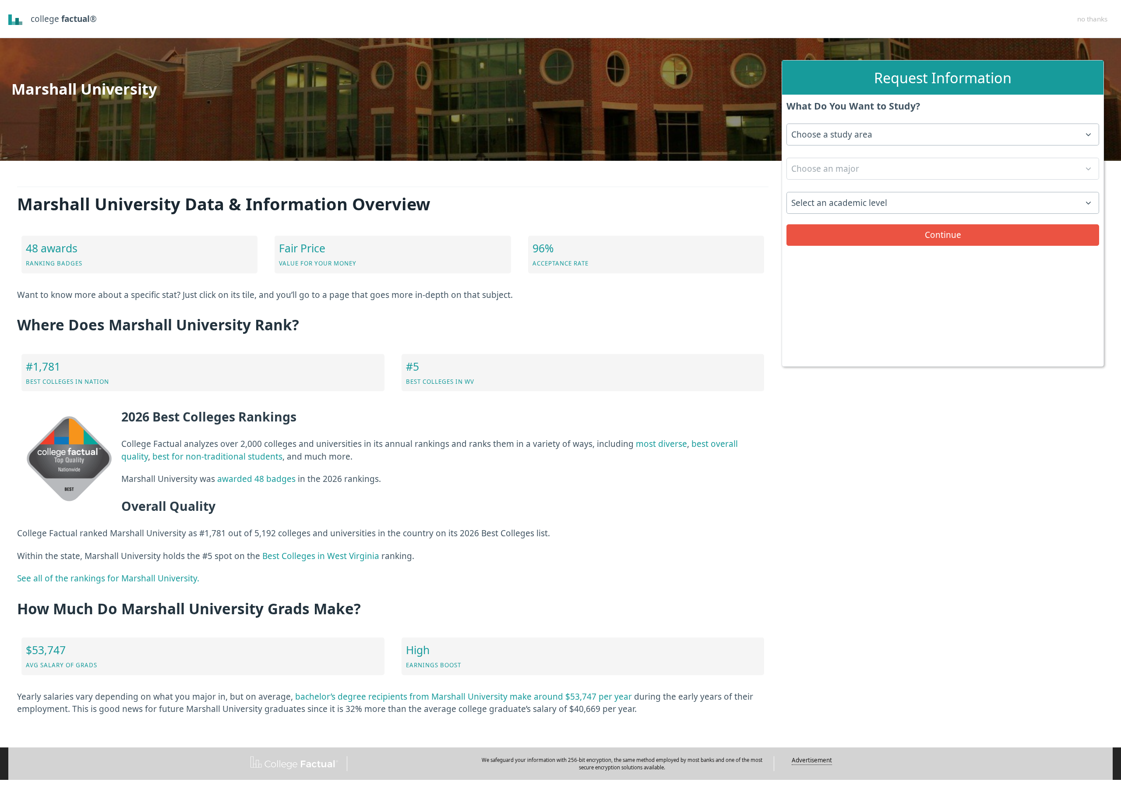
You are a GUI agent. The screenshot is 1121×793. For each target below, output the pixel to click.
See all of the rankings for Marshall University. (108, 578)
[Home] (15, 18)
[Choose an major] (942, 172)
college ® (64, 19)
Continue (943, 235)
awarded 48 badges (256, 479)
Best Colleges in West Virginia (320, 556)
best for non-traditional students (217, 456)
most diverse (661, 444)
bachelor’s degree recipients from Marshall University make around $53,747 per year (463, 696)
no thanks (1092, 18)
